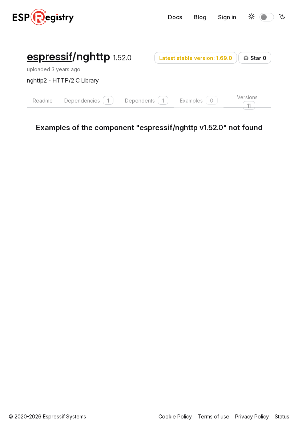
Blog (200, 17)
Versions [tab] (247, 101)
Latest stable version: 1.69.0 (195, 58)
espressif (49, 56)
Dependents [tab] (144, 100)
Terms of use (213, 416)
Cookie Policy (175, 416)
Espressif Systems (64, 416)
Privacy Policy (252, 416)
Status (282, 416)
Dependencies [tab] (86, 100)
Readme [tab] (43, 100)
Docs (175, 17)
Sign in (227, 17)
